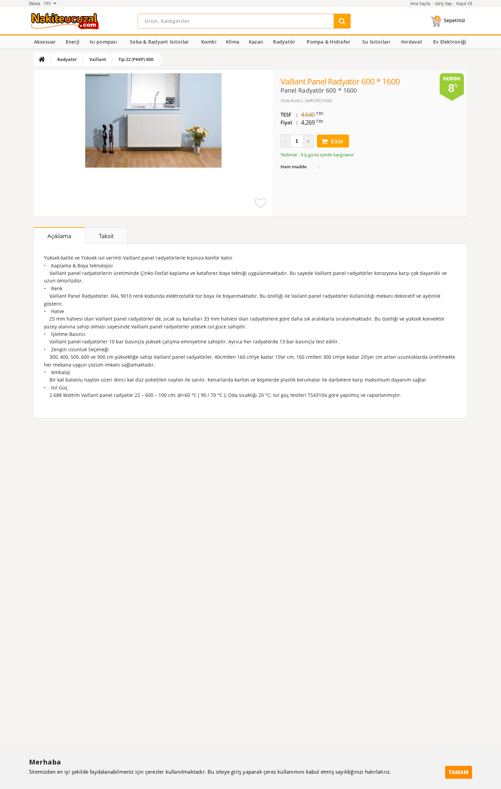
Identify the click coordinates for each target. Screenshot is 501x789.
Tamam (459, 772)
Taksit (106, 236)
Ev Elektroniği (450, 41)
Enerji (73, 41)
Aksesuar (45, 41)
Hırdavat (411, 41)
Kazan (256, 41)
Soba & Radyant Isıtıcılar (159, 41)
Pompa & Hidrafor (328, 41)
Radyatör (284, 41)
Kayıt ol (464, 3)
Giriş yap (443, 3)
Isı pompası (103, 41)
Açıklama (59, 236)
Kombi (208, 41)
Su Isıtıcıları (376, 41)
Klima (232, 41)
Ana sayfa (420, 3)
